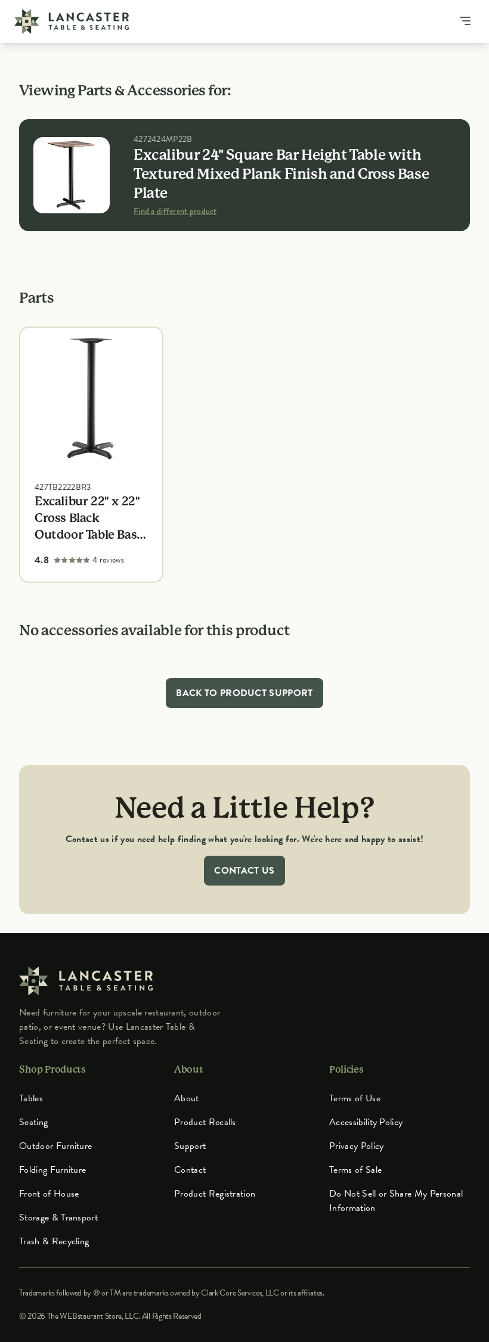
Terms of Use (354, 1098)
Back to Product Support (244, 693)
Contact (190, 1170)
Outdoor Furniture (55, 1146)
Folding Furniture (52, 1170)
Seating (33, 1122)
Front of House (49, 1193)
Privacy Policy (356, 1146)
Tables (31, 1098)
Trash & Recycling (54, 1241)
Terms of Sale (355, 1170)
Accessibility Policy (366, 1122)
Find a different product (175, 211)
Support (190, 1146)
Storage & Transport (58, 1217)
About (186, 1098)
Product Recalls (205, 1122)
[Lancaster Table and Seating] (71, 21)
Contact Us (244, 870)
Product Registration (214, 1193)
